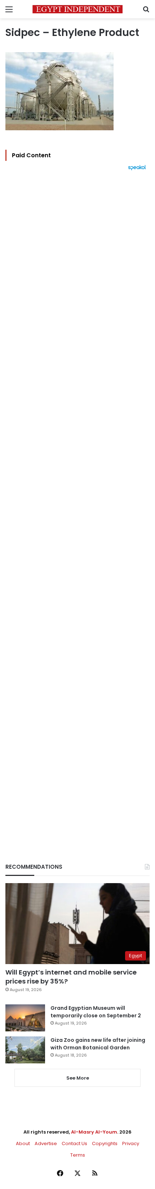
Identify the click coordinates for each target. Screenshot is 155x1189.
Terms (77, 1155)
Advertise (46, 1143)
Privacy (130, 1143)
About (23, 1143)
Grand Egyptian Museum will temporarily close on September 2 (95, 1011)
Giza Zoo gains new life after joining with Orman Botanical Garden (97, 1043)
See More (77, 1078)
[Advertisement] (77, 504)
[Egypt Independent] (77, 9)
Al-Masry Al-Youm (94, 1132)
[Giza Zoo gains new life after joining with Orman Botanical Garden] (25, 1049)
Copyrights (105, 1143)
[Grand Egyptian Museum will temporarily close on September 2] (25, 1017)
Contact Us (74, 1143)
